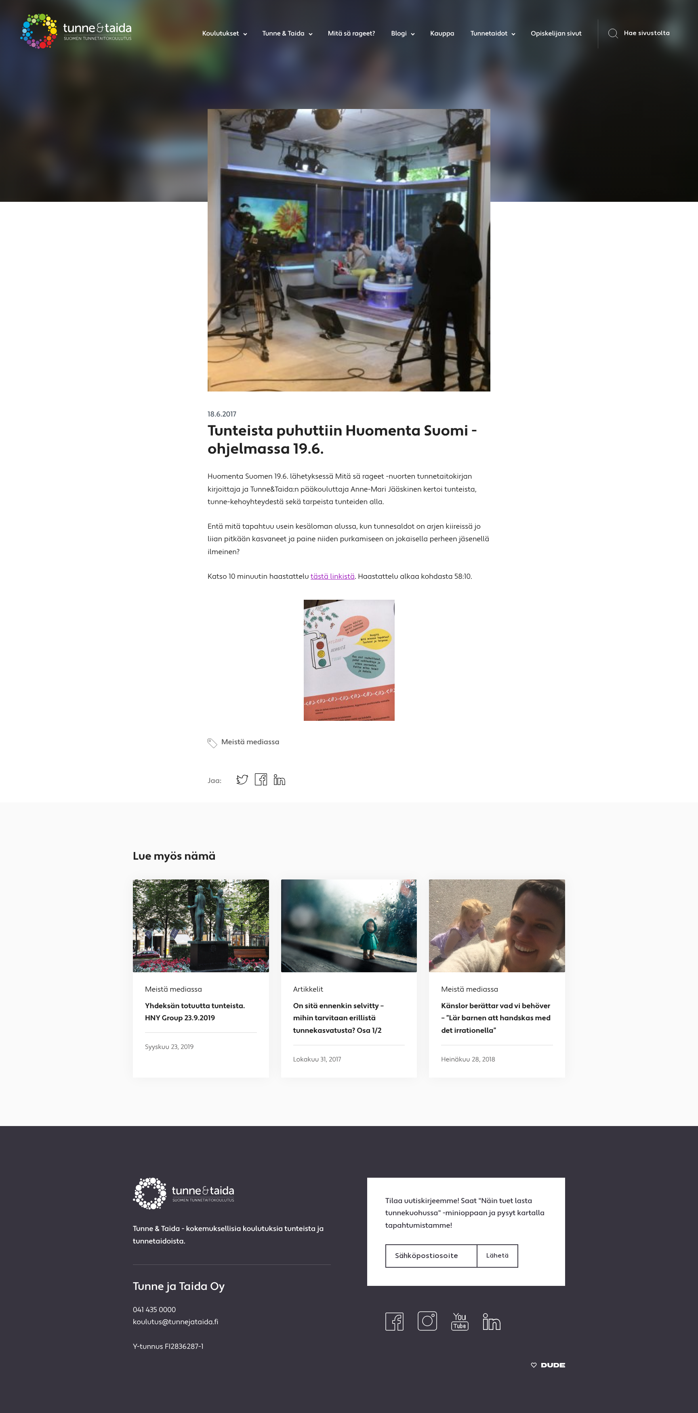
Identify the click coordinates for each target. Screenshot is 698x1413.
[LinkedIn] (492, 1329)
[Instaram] (427, 1329)
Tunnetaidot (489, 34)
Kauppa (442, 34)
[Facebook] (394, 1329)
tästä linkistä (333, 577)
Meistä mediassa (250, 742)
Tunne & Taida (284, 34)
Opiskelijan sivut (556, 34)
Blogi (399, 34)
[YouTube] (460, 1329)
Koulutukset (220, 34)
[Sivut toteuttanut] (548, 1367)
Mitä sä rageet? (351, 34)
